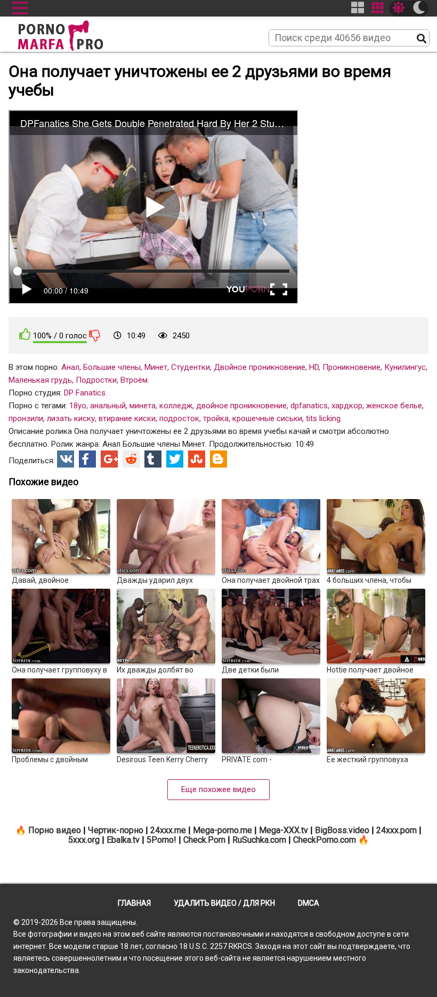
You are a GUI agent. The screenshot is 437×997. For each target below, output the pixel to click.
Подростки (96, 380)
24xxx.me (168, 830)
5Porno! (161, 840)
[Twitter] (174, 459)
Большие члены (112, 367)
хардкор (346, 405)
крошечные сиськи (267, 418)
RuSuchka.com (259, 840)
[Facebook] (87, 459)
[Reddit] (131, 459)
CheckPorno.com (324, 840)
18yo (77, 405)
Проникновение (351, 367)
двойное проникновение (241, 405)
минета (143, 405)
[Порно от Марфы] (75, 32)
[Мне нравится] (25, 334)
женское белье (394, 405)
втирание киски (127, 418)
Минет (155, 367)
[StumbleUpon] (196, 459)
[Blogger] (218, 459)
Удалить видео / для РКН (224, 903)
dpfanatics (309, 405)
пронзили (26, 418)
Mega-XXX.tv (283, 830)
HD (314, 367)
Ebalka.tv (123, 840)
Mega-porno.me (222, 830)
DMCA (308, 903)
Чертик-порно (115, 830)
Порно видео (54, 830)
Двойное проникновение (259, 367)
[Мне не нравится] (95, 335)
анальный (108, 405)
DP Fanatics (85, 393)
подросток (179, 418)
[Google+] (109, 459)
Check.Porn (204, 840)
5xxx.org (84, 840)
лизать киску (71, 418)
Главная (134, 903)
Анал (70, 367)
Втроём (134, 380)
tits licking (323, 418)
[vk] (65, 459)
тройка (216, 418)
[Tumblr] (152, 459)
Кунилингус (405, 367)
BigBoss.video (342, 830)
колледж (175, 405)
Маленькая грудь (40, 380)
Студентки (190, 367)
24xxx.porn (396, 830)
